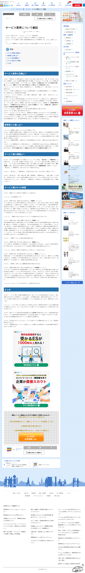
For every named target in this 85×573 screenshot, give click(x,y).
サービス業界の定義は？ (14, 53)
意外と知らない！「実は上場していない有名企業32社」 (73, 145)
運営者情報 (27, 495)
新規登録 (77, 5)
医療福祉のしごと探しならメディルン (41, 537)
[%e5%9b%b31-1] (72, 204)
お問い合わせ (57, 495)
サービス (28, 9)
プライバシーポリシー (38, 495)
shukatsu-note (19, 449)
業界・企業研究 (42, 493)
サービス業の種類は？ (13, 58)
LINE (29, 447)
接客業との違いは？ (13, 55)
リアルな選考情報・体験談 (73, 167)
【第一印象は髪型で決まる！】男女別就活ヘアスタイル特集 (73, 275)
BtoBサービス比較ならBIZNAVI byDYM (69, 564)
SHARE (51, 447)
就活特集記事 (70, 142)
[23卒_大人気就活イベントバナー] (72, 196)
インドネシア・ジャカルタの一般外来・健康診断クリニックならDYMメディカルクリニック (69, 525)
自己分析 (51, 493)
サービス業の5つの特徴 (14, 61)
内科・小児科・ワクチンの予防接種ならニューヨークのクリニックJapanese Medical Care (69, 532)
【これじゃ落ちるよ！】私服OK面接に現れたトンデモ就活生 (73, 262)
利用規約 (49, 495)
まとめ (9, 63)
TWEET (40, 447)
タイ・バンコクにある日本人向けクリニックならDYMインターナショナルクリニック (69, 511)
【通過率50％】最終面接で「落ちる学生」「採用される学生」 (73, 133)
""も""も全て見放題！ (31, 436)
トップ (13, 9)
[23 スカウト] (72, 16)
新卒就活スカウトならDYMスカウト (13, 515)
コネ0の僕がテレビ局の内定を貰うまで (73, 235)
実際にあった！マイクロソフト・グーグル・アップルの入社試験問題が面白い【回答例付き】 (73, 181)
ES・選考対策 (60, 493)
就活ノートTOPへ (17, 493)
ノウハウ (68, 493)
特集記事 (34, 493)
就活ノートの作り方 (72, 169)
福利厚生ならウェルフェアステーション (69, 543)
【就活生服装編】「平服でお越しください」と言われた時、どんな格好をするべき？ (73, 157)
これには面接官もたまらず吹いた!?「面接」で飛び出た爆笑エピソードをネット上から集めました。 (73, 248)
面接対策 (70, 130)
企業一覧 (26, 493)
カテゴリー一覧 (20, 9)
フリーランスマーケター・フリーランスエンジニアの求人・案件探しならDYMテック (14, 526)
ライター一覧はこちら (71, 282)
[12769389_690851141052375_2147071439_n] (72, 187)
